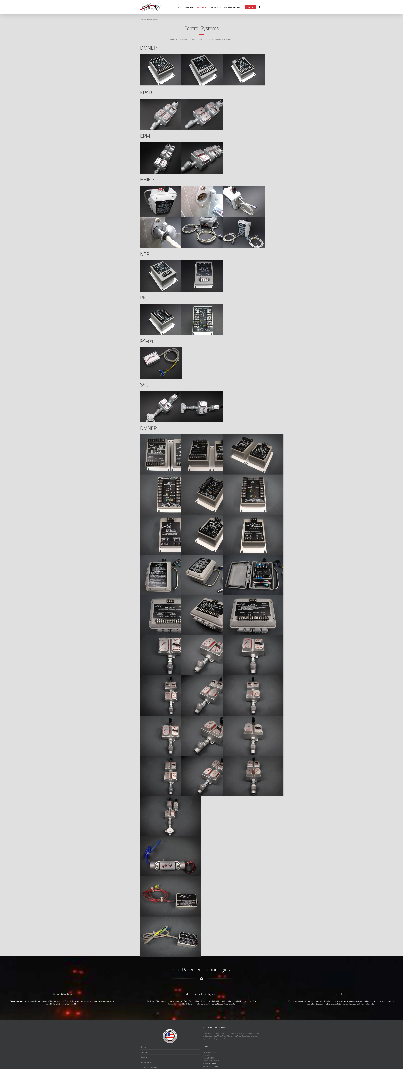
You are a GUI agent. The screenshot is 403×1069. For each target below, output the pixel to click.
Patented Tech (146, 1062)
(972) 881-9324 (212, 1066)
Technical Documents (149, 1067)
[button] (259, 7)
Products (144, 1057)
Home (143, 1047)
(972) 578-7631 (214, 1063)
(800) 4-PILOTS (214, 1061)
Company (144, 1052)
